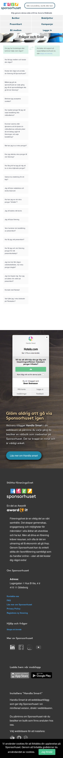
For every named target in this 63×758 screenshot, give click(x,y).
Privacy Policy (13, 608)
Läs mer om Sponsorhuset (19, 604)
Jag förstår (47, 752)
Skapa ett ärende (14, 629)
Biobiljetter (47, 17)
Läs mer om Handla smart (24, 455)
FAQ (9, 600)
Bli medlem (15, 30)
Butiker (16, 17)
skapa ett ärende (46, 53)
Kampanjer (47, 24)
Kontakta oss (13, 596)
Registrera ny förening (17, 612)
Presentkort (16, 24)
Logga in (47, 30)
